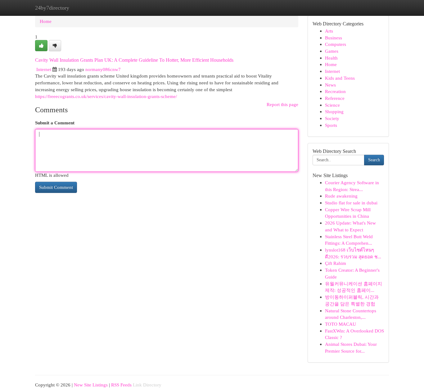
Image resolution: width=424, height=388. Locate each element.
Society (332, 118)
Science (332, 105)
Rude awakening (341, 195)
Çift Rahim (335, 263)
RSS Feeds (121, 384)
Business (333, 37)
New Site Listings (91, 384)
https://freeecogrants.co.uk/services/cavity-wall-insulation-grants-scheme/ (106, 96)
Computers (335, 44)
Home (46, 21)
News (330, 84)
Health (331, 57)
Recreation (335, 91)
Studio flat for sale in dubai (351, 202)
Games (331, 51)
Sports (331, 125)
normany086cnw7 (103, 69)
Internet (43, 69)
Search (374, 160)
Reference (335, 98)
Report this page (282, 104)
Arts (329, 30)
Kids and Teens (340, 78)
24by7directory (52, 8)
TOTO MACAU (340, 324)
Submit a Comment (54, 122)
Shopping (334, 111)
